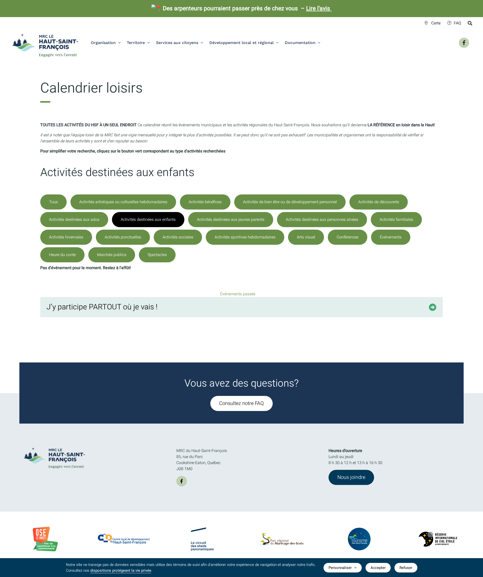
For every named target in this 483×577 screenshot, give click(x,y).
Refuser (405, 567)
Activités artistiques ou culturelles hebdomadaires (123, 202)
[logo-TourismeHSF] (359, 530)
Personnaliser (340, 567)
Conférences (347, 237)
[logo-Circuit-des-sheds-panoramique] (202, 529)
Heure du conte (62, 255)
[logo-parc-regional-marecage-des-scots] (280, 535)
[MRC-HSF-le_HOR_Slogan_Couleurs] (54, 446)
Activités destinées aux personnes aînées (322, 220)
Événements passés (237, 294)
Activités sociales (178, 237)
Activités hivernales (66, 237)
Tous (53, 202)
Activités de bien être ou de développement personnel (290, 202)
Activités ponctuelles (123, 237)
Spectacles (157, 255)
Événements (390, 237)
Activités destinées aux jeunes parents (230, 220)
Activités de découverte (378, 202)
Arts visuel (306, 237)
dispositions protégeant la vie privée (120, 570)
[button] (241, 307)
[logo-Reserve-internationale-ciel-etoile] (438, 534)
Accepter (378, 567)
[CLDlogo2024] (124, 536)
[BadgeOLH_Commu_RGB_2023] (45, 529)
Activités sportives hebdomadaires (245, 237)
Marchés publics (111, 255)
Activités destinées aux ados (74, 220)
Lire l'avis (319, 8)
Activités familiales (396, 220)
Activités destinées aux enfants (148, 220)
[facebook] (181, 481)
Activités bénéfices (205, 202)
